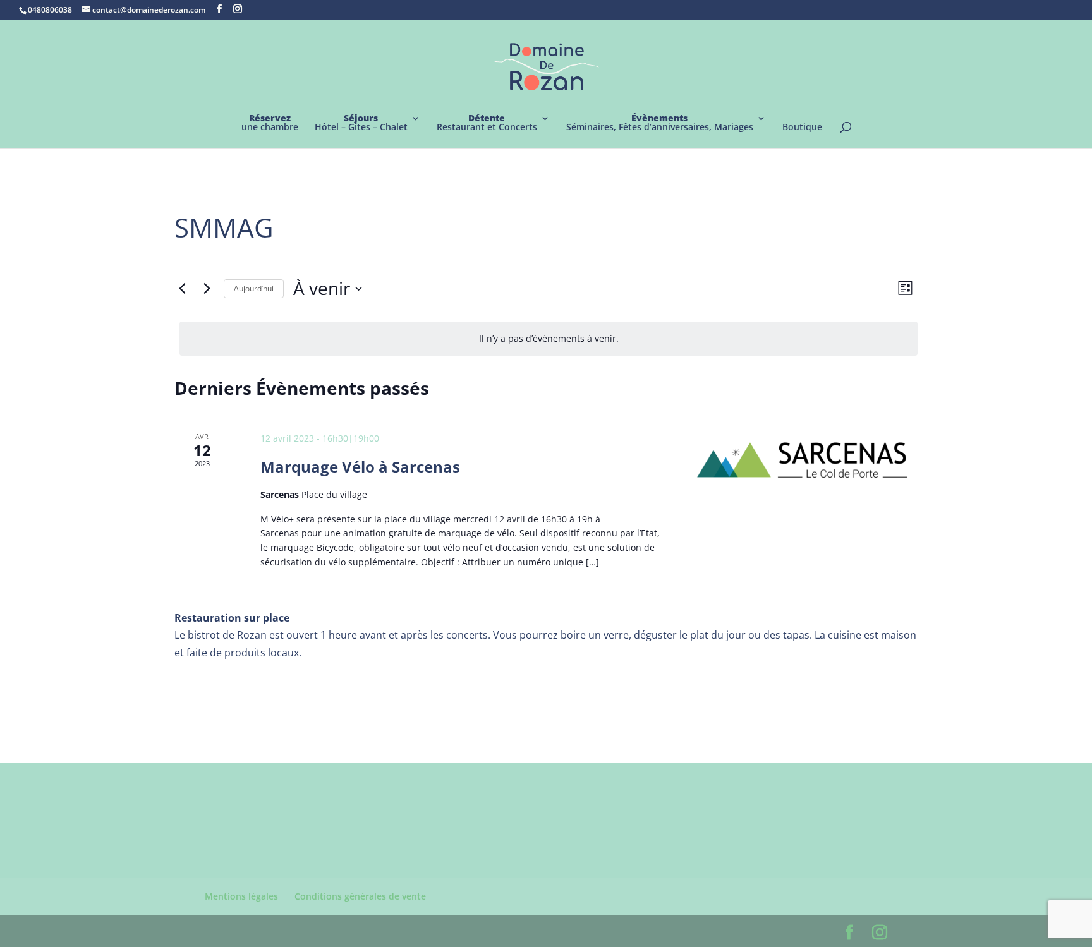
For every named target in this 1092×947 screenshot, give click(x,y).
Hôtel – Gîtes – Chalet (361, 123)
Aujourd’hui (254, 288)
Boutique (802, 128)
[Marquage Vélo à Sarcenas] (804, 460)
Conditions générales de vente (360, 896)
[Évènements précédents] (182, 288)
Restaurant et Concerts (487, 123)
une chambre (269, 123)
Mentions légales (241, 896)
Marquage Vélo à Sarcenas (360, 466)
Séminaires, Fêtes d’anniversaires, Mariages (659, 123)
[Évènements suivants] (206, 288)
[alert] (548, 339)
